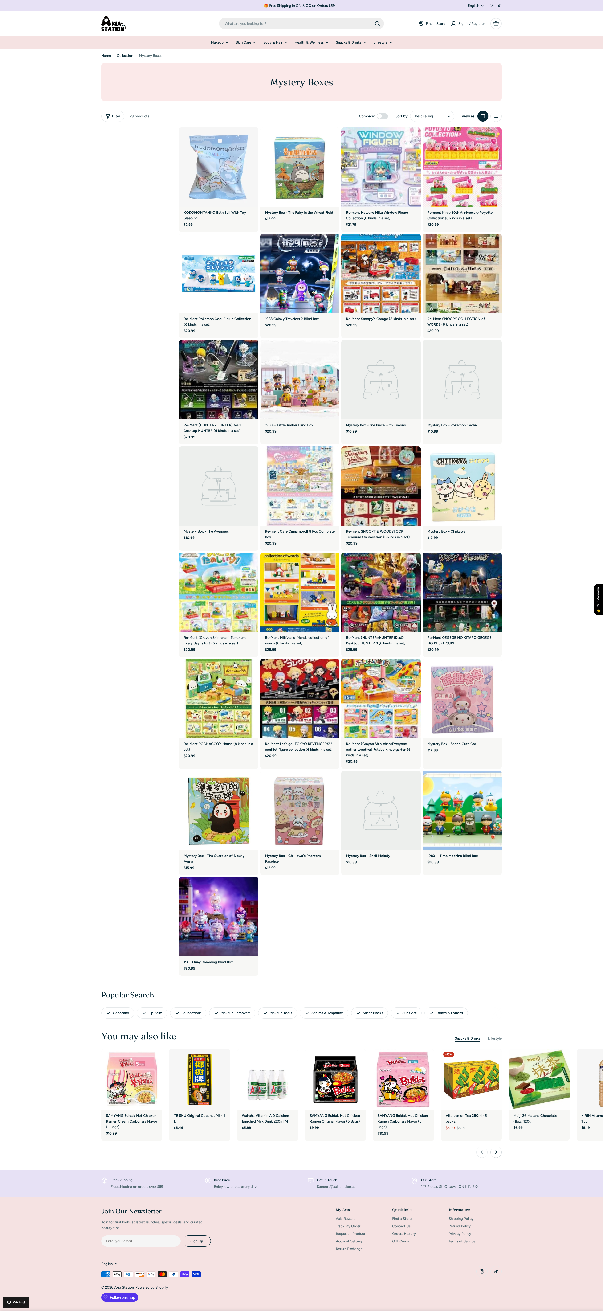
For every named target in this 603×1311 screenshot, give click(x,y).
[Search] (377, 23)
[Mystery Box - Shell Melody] (381, 810)
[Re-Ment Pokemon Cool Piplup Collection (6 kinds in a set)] (218, 273)
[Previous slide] (482, 1152)
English (473, 6)
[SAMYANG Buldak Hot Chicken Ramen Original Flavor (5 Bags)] (335, 1079)
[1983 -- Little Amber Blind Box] (300, 379)
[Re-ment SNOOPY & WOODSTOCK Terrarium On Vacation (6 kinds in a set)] (381, 486)
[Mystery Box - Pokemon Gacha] (462, 379)
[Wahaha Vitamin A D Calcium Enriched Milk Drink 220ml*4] (267, 1079)
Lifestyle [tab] (495, 1038)
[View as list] (496, 116)
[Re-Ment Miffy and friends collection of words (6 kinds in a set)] (300, 592)
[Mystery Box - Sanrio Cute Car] (462, 698)
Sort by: (401, 116)
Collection (125, 55)
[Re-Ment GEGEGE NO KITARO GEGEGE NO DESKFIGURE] (462, 592)
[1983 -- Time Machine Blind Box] (462, 810)
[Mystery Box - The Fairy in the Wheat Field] (300, 167)
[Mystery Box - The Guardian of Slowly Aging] (218, 810)
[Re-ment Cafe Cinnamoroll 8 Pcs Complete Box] (300, 486)
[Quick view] (251, 137)
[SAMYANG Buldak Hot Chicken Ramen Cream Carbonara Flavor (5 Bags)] (131, 1079)
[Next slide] (496, 1152)
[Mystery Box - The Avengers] (218, 486)
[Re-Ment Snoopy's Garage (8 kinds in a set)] (381, 273)
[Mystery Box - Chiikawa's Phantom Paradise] (300, 810)
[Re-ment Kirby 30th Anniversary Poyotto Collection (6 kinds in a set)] (462, 167)
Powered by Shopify (151, 1287)
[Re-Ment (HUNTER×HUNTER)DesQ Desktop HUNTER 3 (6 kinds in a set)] (381, 592)
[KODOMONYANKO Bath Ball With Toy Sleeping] (218, 167)
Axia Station (124, 1287)
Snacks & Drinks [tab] (467, 1038)
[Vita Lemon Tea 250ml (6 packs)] (471, 1079)
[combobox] (301, 23)
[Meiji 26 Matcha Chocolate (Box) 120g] (539, 1079)
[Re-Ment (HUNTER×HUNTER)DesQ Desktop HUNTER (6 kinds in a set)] (218, 379)
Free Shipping (122, 1180)
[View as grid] (483, 116)
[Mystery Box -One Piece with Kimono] (381, 379)
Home (106, 55)
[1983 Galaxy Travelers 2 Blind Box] (300, 273)
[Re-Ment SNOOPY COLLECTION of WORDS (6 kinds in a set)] (462, 273)
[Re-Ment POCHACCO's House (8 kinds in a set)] (218, 698)
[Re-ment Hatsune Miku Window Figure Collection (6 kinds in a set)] (381, 167)
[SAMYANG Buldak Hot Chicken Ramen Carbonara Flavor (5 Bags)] (403, 1079)
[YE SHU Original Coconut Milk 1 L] (199, 1079)
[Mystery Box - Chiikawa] (462, 486)
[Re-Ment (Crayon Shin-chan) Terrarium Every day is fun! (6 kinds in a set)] (218, 592)
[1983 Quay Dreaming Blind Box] (218, 916)
